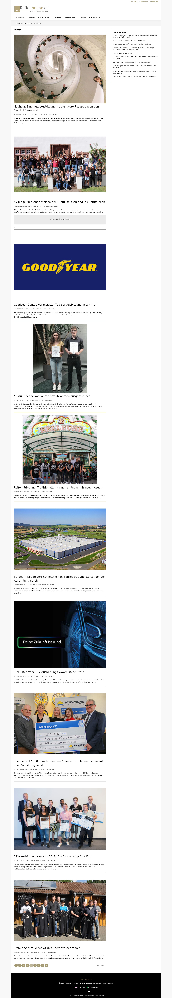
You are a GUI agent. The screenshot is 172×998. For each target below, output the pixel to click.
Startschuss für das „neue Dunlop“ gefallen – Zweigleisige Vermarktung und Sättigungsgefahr (133, 49)
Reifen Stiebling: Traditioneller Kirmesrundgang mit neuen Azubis (58, 487)
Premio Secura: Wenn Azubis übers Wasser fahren (47, 948)
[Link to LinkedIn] (88, 991)
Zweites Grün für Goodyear (122, 53)
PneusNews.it (94, 987)
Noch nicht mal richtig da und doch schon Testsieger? (132, 62)
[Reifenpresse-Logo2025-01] (31, 9)
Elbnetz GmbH (100, 995)
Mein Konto (144, 1)
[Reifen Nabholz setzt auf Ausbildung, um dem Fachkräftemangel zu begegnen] (60, 69)
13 (38, 965)
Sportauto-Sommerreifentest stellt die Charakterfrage (132, 44)
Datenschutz (90, 983)
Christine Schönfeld (53, 114)
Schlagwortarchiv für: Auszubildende (28, 23)
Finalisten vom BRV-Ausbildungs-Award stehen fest (49, 672)
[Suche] (156, 17)
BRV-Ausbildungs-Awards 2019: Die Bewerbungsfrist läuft (53, 856)
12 (35, 965)
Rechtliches (82, 983)
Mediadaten (68, 983)
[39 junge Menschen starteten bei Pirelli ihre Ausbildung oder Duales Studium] (60, 164)
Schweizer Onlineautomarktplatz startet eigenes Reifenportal (135, 77)
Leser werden (134, 1)
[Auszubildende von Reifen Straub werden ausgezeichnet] (60, 358)
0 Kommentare (38, 114)
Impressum (97, 983)
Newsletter (154, 1)
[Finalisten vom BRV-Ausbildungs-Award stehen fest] (60, 634)
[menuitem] (134, 1)
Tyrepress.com (81, 987)
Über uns (61, 983)
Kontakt (75, 983)
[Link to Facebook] (86, 991)
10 (27, 965)
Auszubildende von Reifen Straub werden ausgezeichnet (52, 396)
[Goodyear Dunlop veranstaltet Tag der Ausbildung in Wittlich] (60, 267)
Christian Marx (50, 309)
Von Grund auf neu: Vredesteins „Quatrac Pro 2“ (130, 41)
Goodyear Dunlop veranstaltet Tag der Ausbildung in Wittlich (55, 304)
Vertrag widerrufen (107, 983)
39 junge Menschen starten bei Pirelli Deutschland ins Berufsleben (59, 202)
